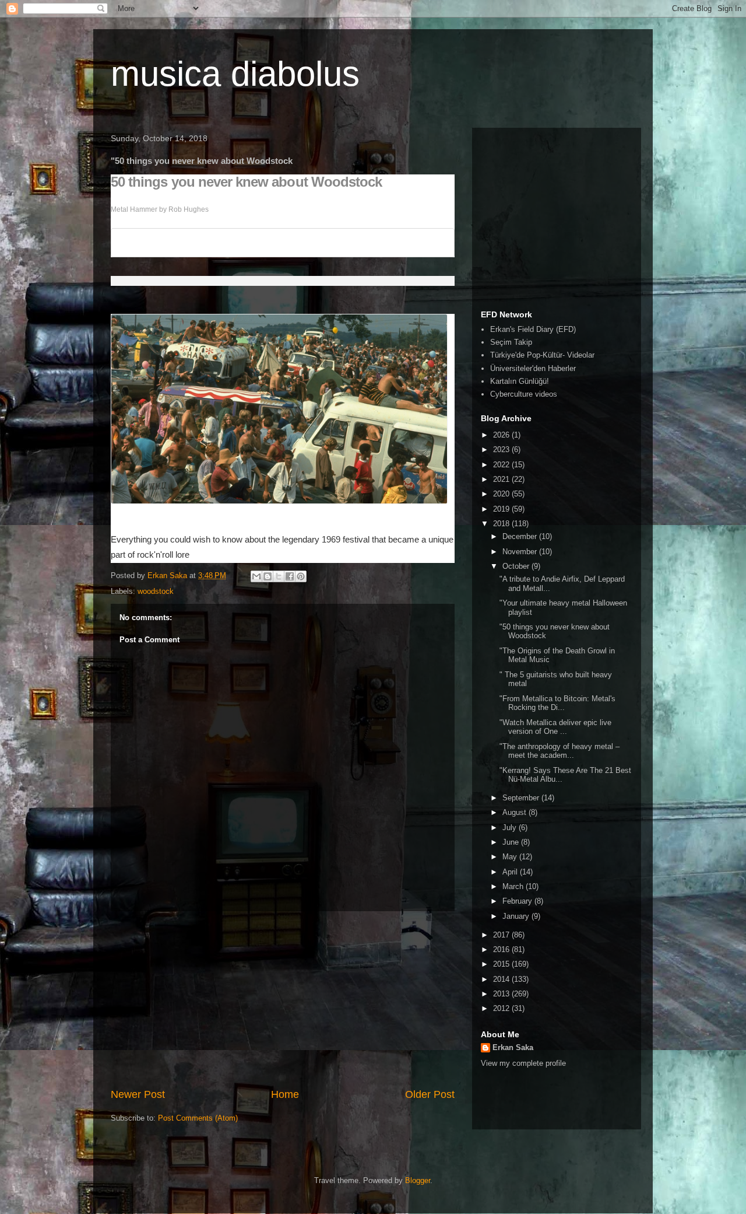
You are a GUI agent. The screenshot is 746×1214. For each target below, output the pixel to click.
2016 (502, 949)
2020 (502, 493)
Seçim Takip (511, 342)
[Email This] (256, 576)
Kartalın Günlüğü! (519, 381)
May (510, 856)
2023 (502, 449)
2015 (502, 964)
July (510, 827)
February (518, 901)
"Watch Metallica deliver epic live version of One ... (555, 727)
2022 (502, 464)
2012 (502, 1008)
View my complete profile (523, 1063)
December (520, 536)
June (511, 842)
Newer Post (138, 1094)
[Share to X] (278, 576)
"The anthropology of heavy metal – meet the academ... (559, 751)
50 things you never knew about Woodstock (246, 182)
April (511, 871)
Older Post (430, 1094)
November (520, 551)
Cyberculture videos (523, 394)
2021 (502, 479)
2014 (502, 979)
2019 (502, 509)
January (517, 916)
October (517, 566)
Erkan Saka (512, 1047)
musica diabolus (235, 73)
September (521, 797)
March (514, 886)
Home (285, 1094)
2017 (502, 934)
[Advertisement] (282, 999)
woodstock (156, 591)
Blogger (417, 1180)
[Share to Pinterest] (301, 576)
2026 (502, 435)
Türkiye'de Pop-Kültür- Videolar (542, 355)
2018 (502, 523)
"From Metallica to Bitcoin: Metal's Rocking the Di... (557, 703)
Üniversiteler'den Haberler (533, 368)
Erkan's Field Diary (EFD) (533, 329)
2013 (502, 993)
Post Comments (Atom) (198, 1118)
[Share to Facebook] (289, 576)
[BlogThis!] (267, 576)
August (515, 812)
